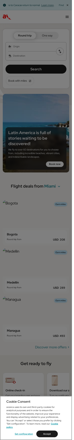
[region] (36, 418)
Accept (47, 433)
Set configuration (24, 433)
